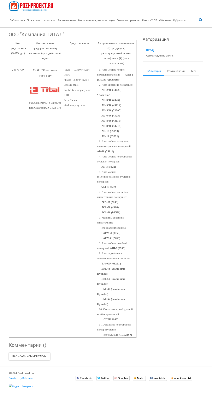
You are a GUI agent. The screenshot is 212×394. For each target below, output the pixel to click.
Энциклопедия (67, 20)
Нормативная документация (96, 20)
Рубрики (178, 20)
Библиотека (17, 20)
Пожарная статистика (41, 20)
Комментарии (176, 71)
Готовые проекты (128, 20)
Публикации (153, 71)
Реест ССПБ (149, 20)
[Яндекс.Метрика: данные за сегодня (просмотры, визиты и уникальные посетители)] (21, 386)
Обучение (165, 20)
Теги (193, 71)
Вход (150, 50)
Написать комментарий (29, 356)
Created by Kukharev (21, 378)
